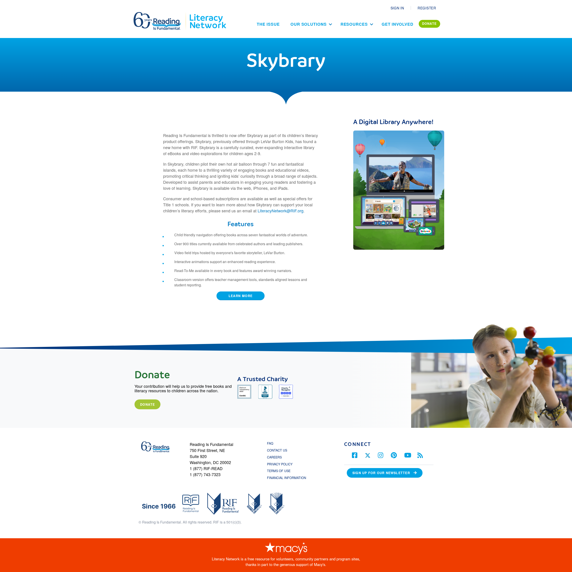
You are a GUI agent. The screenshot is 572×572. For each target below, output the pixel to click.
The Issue (268, 24)
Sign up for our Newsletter (381, 473)
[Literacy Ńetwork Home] (207, 14)
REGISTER (427, 7)
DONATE (429, 23)
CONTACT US (278, 450)
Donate (147, 404)
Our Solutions (308, 24)
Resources (354, 24)
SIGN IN (397, 7)
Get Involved (397, 24)
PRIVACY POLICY (279, 464)
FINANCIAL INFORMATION (286, 477)
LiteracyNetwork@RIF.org (280, 210)
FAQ (270, 443)
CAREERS (274, 457)
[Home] (160, 14)
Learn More (241, 295)
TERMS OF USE (281, 471)
